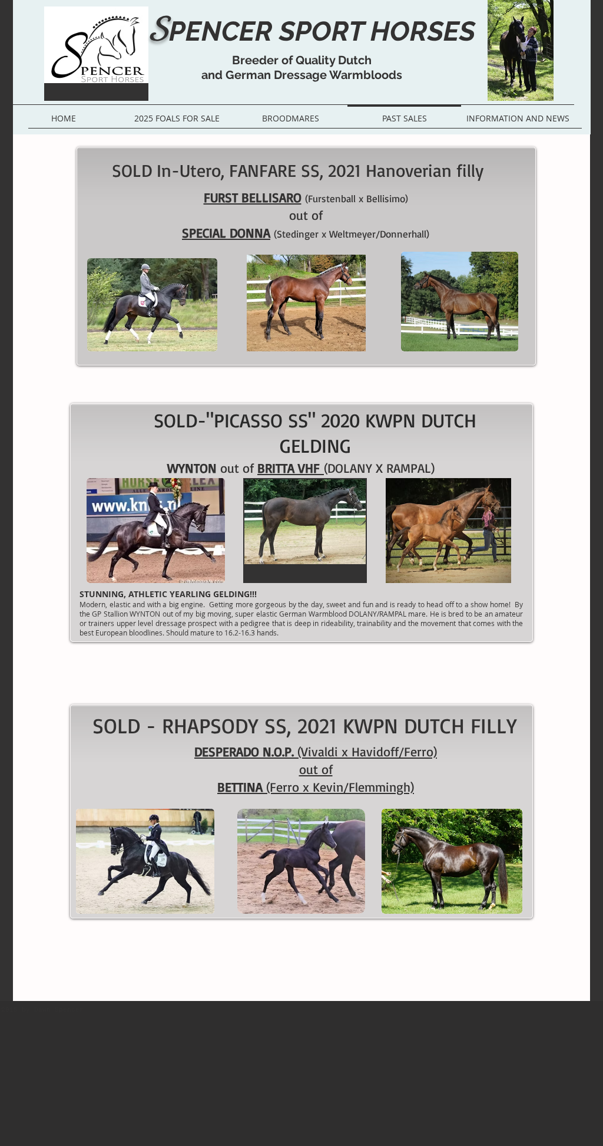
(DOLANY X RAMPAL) (379, 468)
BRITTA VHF (290, 468)
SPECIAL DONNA (226, 233)
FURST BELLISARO (253, 197)
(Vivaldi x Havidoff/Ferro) (367, 751)
